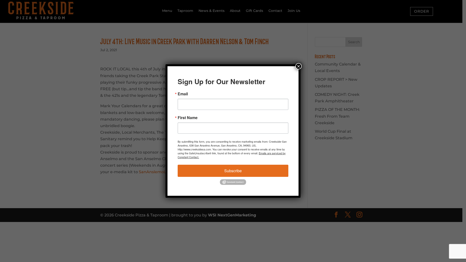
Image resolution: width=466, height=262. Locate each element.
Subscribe (233, 170)
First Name (188, 118)
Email (183, 94)
